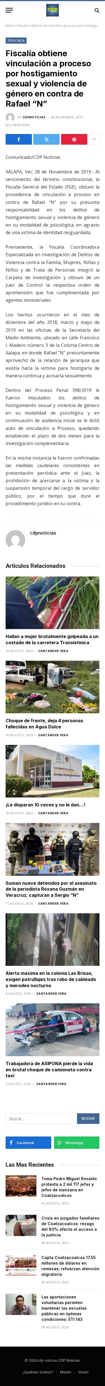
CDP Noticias (69, 1360)
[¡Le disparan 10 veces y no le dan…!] (52, 771)
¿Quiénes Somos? (37, 1372)
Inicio (10, 25)
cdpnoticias (34, 117)
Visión (83, 1372)
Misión (65, 1372)
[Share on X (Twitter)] (46, 139)
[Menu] (9, 10)
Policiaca (16, 40)
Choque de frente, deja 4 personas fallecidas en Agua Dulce (44, 724)
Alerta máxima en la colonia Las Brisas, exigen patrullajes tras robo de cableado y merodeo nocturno (51, 979)
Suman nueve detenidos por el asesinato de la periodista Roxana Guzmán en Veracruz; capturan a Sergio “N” (51, 889)
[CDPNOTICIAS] (52, 10)
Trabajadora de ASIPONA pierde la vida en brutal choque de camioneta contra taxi (49, 1070)
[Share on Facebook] (19, 139)
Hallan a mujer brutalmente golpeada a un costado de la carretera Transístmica (52, 639)
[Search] (96, 10)
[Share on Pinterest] (74, 139)
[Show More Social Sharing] (94, 139)
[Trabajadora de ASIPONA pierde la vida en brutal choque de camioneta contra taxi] (52, 1029)
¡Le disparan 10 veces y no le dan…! (45, 805)
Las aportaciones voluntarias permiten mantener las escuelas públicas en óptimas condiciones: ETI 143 (64, 1308)
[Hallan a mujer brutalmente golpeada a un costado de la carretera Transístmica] (52, 602)
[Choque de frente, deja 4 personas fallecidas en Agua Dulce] (52, 687)
